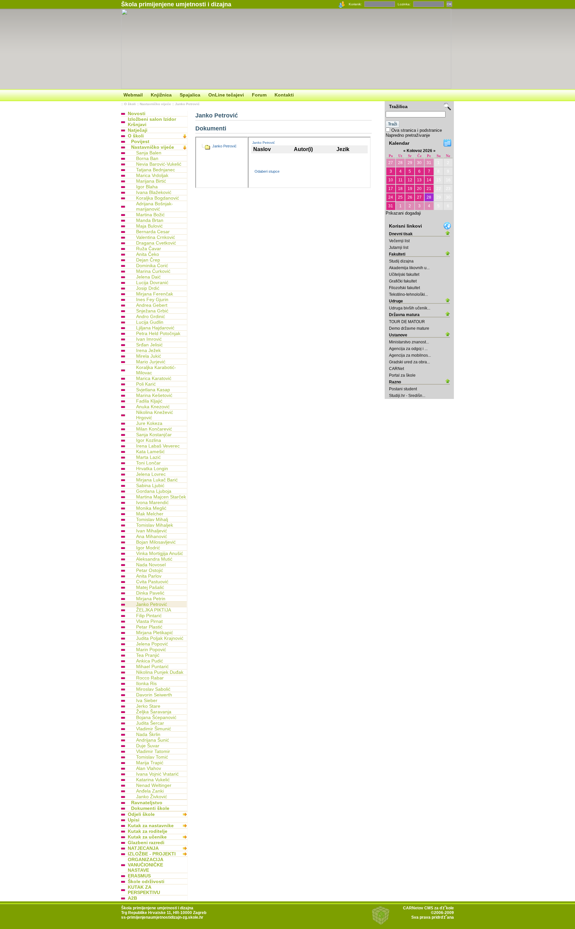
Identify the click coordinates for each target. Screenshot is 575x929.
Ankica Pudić (149, 660)
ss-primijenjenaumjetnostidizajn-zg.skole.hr (162, 917)
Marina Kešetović (154, 395)
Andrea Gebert (151, 305)
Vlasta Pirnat (149, 621)
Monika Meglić (151, 508)
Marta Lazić (148, 457)
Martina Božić (150, 214)
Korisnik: (355, 4)
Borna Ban (147, 158)
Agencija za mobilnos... (410, 355)
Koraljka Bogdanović (157, 198)
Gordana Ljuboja (153, 491)
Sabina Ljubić (150, 485)
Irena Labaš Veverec (158, 446)
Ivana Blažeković (153, 192)
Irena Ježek (148, 350)
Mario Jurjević (150, 361)
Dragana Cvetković (156, 243)
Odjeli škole (141, 814)
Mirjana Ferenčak (154, 293)
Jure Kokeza (149, 423)
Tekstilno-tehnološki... (408, 294)
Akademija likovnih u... (409, 268)
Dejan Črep (148, 260)
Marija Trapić (149, 762)
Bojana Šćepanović (156, 717)
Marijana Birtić (151, 181)
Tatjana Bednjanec (155, 169)
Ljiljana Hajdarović (155, 327)
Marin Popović (151, 649)
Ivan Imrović (149, 339)
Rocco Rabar (150, 677)
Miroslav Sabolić (153, 689)
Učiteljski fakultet (404, 274)
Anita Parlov (148, 576)
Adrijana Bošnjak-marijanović (154, 206)
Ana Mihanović (151, 536)
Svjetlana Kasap (153, 389)
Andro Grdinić (150, 316)
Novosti (136, 113)
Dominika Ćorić (152, 265)
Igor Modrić (148, 547)
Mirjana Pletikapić (154, 632)
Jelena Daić (148, 276)
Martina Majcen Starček (161, 496)
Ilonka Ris (146, 683)
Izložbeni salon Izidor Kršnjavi (152, 121)
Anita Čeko (147, 254)
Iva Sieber (146, 700)
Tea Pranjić (147, 655)
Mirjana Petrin (150, 598)
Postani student (403, 389)
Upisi (133, 820)
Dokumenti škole (150, 808)
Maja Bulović (149, 226)
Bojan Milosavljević (156, 542)
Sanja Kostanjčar (154, 434)
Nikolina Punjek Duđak (159, 672)
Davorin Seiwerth (154, 694)
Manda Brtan (149, 220)
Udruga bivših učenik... (409, 308)
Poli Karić (146, 384)
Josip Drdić (147, 288)
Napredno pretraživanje (408, 135)
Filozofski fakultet (404, 287)
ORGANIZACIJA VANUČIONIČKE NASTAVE (145, 865)
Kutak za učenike (147, 836)
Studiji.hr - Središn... (407, 395)
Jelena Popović (152, 644)
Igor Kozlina (148, 440)
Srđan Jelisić (149, 344)
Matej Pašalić (150, 587)
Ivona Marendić (152, 502)
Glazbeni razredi (146, 842)
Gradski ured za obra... (409, 362)
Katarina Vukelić (153, 779)
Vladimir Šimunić (153, 728)
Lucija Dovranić (152, 282)
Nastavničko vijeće (155, 104)
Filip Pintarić (149, 615)
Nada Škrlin (148, 734)
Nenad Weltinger (153, 785)
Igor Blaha (147, 186)
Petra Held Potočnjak (158, 333)
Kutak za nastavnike (151, 825)
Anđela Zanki (150, 791)
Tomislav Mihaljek (154, 525)
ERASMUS (139, 875)
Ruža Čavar (148, 248)
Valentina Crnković (155, 237)
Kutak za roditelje (147, 831)
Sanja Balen (148, 152)
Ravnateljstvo (146, 802)
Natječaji (137, 130)
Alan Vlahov (148, 768)
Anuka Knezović (153, 406)
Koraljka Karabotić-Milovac (156, 370)
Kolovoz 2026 (419, 150)
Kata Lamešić (150, 451)
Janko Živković (151, 796)
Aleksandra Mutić (154, 559)
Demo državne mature (409, 328)
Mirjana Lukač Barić (157, 479)
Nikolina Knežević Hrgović (154, 415)
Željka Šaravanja (153, 711)
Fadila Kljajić (149, 401)
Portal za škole (402, 375)
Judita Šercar (150, 723)
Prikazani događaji (403, 213)
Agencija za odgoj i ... (408, 348)
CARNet (396, 368)
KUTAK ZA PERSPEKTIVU (144, 889)
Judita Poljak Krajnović (159, 638)
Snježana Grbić (152, 310)
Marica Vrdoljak (152, 175)
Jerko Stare (148, 706)
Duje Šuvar (147, 745)
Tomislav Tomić (152, 757)
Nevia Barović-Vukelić (158, 164)
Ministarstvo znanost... (409, 342)
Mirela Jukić (148, 356)
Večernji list (399, 241)
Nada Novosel (151, 564)
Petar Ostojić (149, 570)
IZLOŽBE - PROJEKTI (152, 853)
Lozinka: (404, 4)
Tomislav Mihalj (152, 519)
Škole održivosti (146, 881)
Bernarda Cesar (153, 231)
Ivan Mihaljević (151, 530)
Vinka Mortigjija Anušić (159, 553)
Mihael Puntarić (152, 666)
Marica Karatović (153, 378)
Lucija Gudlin (149, 322)
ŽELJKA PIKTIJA (153, 610)
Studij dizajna (401, 261)
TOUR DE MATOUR (407, 321)
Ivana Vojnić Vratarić (157, 774)
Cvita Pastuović (152, 581)
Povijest (140, 141)
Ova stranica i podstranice (416, 130)
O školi (130, 104)
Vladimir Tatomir (153, 751)
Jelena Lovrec (151, 474)
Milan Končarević (154, 429)
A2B (132, 898)
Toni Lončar (148, 462)
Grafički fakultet (403, 281)
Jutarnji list (398, 247)
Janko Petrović (187, 104)
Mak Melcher (149, 513)
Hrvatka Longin (152, 468)
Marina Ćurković (153, 271)
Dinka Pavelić (150, 593)
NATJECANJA (143, 848)
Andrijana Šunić (152, 740)
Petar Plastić (149, 627)
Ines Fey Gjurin (152, 299)
